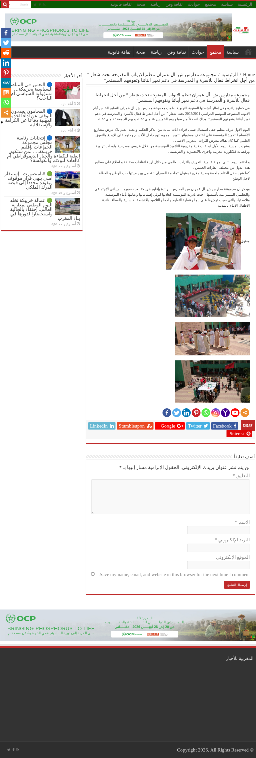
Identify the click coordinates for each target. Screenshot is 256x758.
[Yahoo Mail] (225, 412)
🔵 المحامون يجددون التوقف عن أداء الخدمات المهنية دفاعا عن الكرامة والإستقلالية (28, 118)
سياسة (227, 4)
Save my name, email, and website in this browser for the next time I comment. (174, 574)
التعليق (241, 475)
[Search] (5, 4)
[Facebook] (39, 5)
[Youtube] (235, 412)
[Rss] (44, 5)
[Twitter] (35, 5)
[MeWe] (6, 83)
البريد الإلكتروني (232, 539)
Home (249, 74)
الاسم (242, 522)
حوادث (194, 4)
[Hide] (2, 122)
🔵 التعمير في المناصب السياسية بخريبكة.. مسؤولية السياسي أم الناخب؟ (29, 91)
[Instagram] (215, 412)
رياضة (155, 4)
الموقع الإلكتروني (233, 557)
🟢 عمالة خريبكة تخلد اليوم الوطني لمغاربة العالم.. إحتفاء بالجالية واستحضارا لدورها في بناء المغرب (45, 209)
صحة (141, 4)
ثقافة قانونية (121, 4)
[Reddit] (6, 53)
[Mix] (6, 93)
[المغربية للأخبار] (241, 29)
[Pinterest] (196, 412)
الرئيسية (245, 4)
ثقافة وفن (174, 4)
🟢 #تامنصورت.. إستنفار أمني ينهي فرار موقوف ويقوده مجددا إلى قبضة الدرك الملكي (28, 180)
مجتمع (210, 4)
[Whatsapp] (206, 412)
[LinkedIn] (186, 412)
